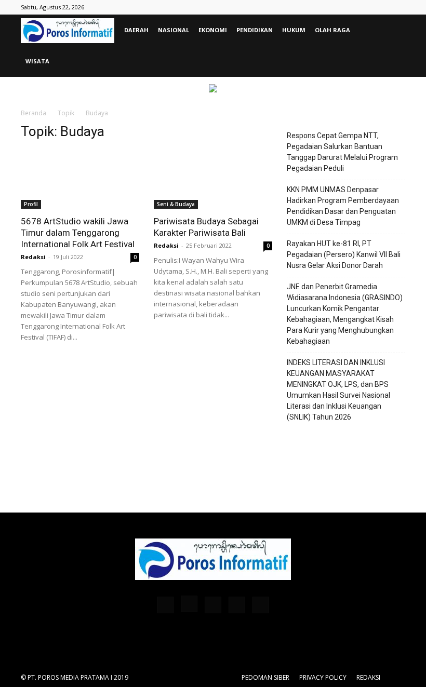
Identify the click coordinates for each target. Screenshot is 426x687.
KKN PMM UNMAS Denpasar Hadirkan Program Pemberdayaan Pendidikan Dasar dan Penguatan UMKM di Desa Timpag (343, 205)
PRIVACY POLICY (323, 677)
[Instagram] (189, 604)
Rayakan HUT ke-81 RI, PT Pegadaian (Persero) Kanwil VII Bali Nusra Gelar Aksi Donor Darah (344, 254)
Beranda (33, 113)
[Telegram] (213, 605)
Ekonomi (212, 30)
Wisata (37, 61)
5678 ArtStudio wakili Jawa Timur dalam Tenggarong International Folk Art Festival (78, 232)
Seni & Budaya (176, 204)
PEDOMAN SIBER (265, 677)
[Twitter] (237, 605)
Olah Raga (332, 30)
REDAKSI (368, 677)
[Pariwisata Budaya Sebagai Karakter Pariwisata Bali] (213, 179)
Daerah (136, 30)
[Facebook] (165, 605)
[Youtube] (260, 605)
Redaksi (33, 257)
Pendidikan (254, 30)
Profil (31, 204)
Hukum (293, 30)
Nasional (173, 30)
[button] (392, 30)
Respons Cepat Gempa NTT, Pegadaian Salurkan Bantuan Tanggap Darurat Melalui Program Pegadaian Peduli (342, 151)
